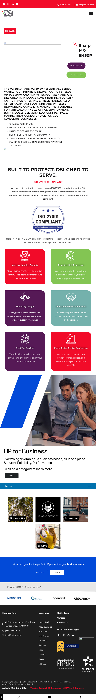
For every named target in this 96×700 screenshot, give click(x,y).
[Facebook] (4, 4)
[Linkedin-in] (13, 4)
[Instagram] (8, 4)
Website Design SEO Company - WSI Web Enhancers (57, 688)
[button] (91, 13)
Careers (61, 618)
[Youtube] (17, 4)
